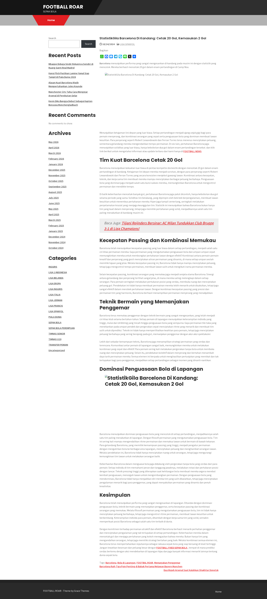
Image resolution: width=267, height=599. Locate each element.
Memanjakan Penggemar (167, 562)
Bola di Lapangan (126, 562)
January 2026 (56, 164)
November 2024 (57, 242)
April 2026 (54, 147)
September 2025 (57, 186)
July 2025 (54, 197)
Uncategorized (57, 350)
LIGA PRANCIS (56, 305)
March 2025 (55, 220)
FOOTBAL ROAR (145, 562)
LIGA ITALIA (54, 294)
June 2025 (54, 203)
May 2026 (53, 142)
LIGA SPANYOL (127, 44)
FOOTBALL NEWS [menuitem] (192, 151)
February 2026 (56, 158)
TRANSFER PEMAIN (58, 344)
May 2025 (53, 209)
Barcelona (111, 562)
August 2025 (55, 192)
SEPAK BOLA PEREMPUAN (62, 328)
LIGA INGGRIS (55, 289)
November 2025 (57, 175)
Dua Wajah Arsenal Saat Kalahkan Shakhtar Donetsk (191, 570)
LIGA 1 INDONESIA (58, 272)
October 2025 (56, 181)
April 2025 (54, 214)
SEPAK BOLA (55, 322)
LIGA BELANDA (56, 278)
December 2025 (57, 169)
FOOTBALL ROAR (63, 6)
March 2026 (55, 153)
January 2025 (56, 231)
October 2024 (56, 248)
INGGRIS (53, 266)
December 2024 (57, 236)
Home (51, 20)
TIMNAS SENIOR (57, 333)
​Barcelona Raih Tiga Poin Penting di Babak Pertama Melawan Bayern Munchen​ (141, 566)
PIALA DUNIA (55, 317)
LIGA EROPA (55, 283)
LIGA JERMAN (55, 300)
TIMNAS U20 (55, 339)
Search (52, 38)
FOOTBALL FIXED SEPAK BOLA (171, 547)
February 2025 (56, 225)
